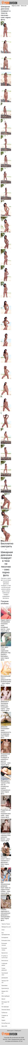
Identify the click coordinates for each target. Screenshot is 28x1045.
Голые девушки (4, 969)
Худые (3, 1020)
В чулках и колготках (5, 956)
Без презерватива (6, 933)
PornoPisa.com (6, 1023)
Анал (3, 930)
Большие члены (4, 949)
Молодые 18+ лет (6, 1002)
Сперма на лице (5, 1016)
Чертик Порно (6, 924)
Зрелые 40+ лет (5, 981)
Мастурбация (6, 996)
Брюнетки (5, 953)
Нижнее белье (6, 1009)
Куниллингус (5, 988)
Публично (4, 1012)
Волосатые (5, 960)
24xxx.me (23, 5)
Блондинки (5, 937)
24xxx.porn (10, 1030)
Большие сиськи (4, 944)
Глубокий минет (4, 964)
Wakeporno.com (6, 927)
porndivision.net (16, 1037)
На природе (5, 1006)
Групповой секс (5, 974)
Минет (3, 999)
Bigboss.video (16, 5)
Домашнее (5, 977)
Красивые (4, 985)
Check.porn (18, 1030)
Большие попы (6, 940)
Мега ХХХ (4, 1026)
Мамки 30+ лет (5, 992)
